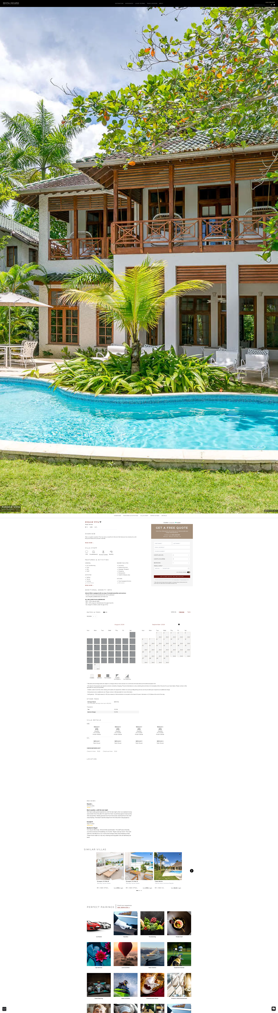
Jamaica (10, 509)
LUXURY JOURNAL (140, 3)
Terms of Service (183, 579)
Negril (4, 509)
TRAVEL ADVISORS (152, 3)
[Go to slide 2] (139, 890)
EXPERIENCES (129, 3)
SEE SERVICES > (123, 907)
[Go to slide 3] (141, 890)
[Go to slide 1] (137, 890)
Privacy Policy (176, 579)
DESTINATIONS (119, 3)
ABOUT (161, 3)
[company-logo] (11, 3)
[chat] (274, 1009)
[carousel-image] (110, 866)
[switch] (188, 572)
